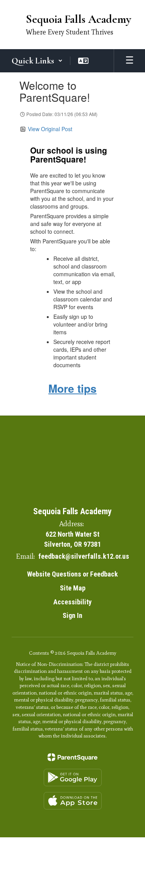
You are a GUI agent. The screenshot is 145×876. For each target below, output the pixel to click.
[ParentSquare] (72, 757)
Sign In (72, 615)
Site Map (72, 588)
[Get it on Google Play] (73, 777)
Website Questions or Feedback (72, 574)
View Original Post (50, 129)
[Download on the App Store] (73, 800)
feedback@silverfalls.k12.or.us (83, 556)
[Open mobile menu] (129, 60)
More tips (72, 388)
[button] (37, 60)
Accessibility (72, 602)
